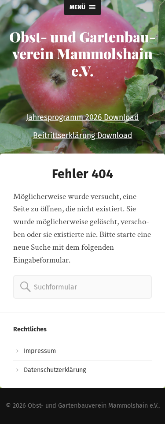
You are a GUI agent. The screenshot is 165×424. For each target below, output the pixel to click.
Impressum (40, 351)
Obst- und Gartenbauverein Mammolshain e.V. (82, 53)
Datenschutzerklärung (55, 370)
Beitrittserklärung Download (82, 135)
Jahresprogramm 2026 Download (82, 117)
